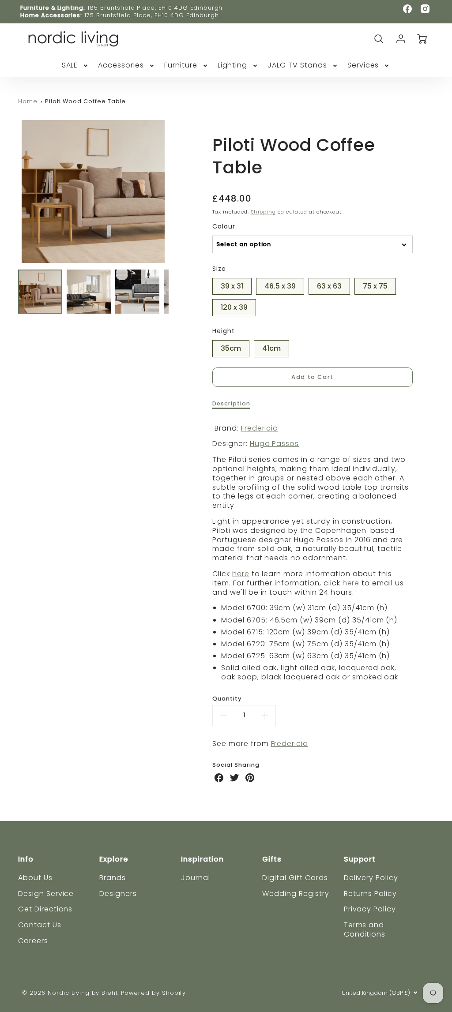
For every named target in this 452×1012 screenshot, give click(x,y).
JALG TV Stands (297, 65)
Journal (195, 878)
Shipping (263, 211)
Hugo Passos (274, 444)
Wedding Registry (295, 893)
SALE (70, 65)
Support (360, 859)
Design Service (46, 893)
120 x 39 (234, 305)
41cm (271, 346)
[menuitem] (75, 65)
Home (28, 101)
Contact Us (39, 925)
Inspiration (202, 859)
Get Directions (45, 909)
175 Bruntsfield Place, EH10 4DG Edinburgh (151, 15)
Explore (113, 859)
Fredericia (260, 428)
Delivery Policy (371, 878)
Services (363, 65)
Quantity (226, 698)
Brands (112, 878)
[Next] (175, 191)
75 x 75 (375, 284)
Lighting (233, 65)
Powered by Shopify (153, 993)
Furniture (180, 65)
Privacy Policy (370, 909)
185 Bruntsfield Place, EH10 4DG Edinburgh (154, 7)
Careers (33, 941)
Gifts (272, 859)
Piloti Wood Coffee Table (85, 101)
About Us (35, 878)
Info (26, 859)
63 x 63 (329, 284)
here (240, 574)
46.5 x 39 (280, 284)
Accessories (121, 65)
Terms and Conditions (365, 929)
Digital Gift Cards (295, 878)
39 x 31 (232, 284)
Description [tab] (231, 403)
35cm (231, 346)
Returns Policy (370, 893)
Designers (118, 893)
